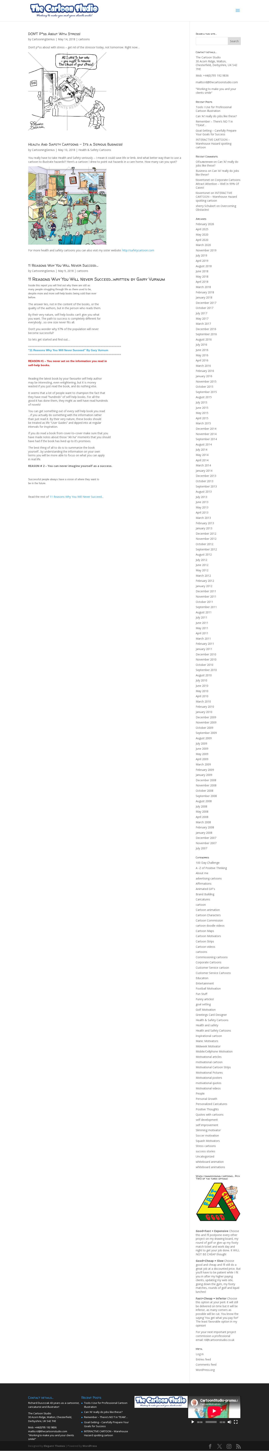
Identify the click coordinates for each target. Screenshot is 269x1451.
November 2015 (206, 381)
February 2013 (205, 523)
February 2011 (205, 644)
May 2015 (202, 413)
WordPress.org (205, 1370)
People (200, 1093)
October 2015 (204, 386)
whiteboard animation (210, 1162)
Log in (200, 1354)
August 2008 (204, 801)
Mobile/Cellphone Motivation (214, 1051)
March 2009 (203, 764)
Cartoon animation (208, 910)
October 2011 (204, 602)
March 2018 (203, 287)
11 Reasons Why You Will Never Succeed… (63, 265)
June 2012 (202, 565)
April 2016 (202, 360)
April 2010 (202, 696)
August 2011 (204, 612)
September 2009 (206, 733)
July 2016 (201, 344)
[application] (214, 1411)
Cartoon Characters (208, 915)
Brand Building (205, 894)
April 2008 (202, 817)
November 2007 (206, 843)
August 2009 (204, 738)
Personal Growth (206, 1099)
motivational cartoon (209, 1062)
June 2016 (202, 350)
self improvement (207, 1125)
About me (202, 873)
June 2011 (202, 623)
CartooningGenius (43, 39)
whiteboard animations (210, 1167)
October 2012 (204, 544)
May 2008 (202, 811)
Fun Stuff (201, 994)
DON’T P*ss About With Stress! (54, 33)
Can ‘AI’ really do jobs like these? (216, 116)
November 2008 (206, 785)
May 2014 (202, 455)
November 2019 (206, 250)
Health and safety (207, 1025)
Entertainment (205, 983)
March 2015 (203, 423)
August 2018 (204, 266)
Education (202, 978)
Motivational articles (209, 1057)
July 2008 (201, 806)
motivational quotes (208, 1083)
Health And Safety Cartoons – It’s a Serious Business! (75, 144)
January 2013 (204, 528)
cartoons (84, 39)
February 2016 (205, 371)
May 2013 (202, 507)
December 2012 (206, 533)
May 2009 (202, 754)
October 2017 (204, 308)
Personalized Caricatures (211, 1104)
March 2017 (203, 324)
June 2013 (202, 502)
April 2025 (202, 229)
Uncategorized (205, 1156)
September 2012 (206, 549)
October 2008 (204, 790)
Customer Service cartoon (212, 967)
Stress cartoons (206, 1146)
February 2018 (205, 292)
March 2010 (203, 701)
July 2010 (201, 680)
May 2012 (202, 570)
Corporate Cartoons (208, 962)
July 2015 (201, 402)
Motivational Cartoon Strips (213, 1067)
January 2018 (204, 297)
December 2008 (206, 780)
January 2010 (204, 712)
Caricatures (203, 899)
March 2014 (203, 465)
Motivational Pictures (209, 1072)
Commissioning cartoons (212, 957)
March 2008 (203, 822)
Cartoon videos (205, 947)
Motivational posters (209, 1078)
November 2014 (206, 434)
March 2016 (203, 366)
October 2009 (204, 728)
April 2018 (202, 281)
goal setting (203, 1004)
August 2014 (204, 444)
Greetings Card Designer (211, 1015)
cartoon (201, 905)
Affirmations (203, 883)
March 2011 (203, 638)
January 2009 (204, 775)
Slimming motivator (208, 1130)
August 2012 (204, 554)
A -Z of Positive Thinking (211, 868)
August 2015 (204, 397)
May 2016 (202, 355)
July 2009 (201, 743)
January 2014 (204, 470)
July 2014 (201, 449)
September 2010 (206, 670)
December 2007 (206, 838)
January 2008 (204, 832)
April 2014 (202, 460)
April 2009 (202, 759)
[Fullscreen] (236, 1422)
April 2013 (202, 512)
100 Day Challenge (208, 862)
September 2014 (206, 439)
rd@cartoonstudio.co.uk (219, 1340)
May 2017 (202, 318)
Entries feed (203, 1359)
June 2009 (202, 748)
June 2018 (202, 271)
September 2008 (206, 796)
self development (207, 1120)
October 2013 (204, 481)
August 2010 (204, 675)
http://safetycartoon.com (138, 250)
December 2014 (206, 428)
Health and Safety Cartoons (213, 1030)
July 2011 (201, 617)
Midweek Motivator (208, 1046)
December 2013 (206, 476)
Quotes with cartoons (210, 1114)
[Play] (193, 1422)
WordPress (90, 1446)
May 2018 (202, 276)
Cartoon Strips (205, 941)
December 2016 (206, 329)
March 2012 (203, 575)
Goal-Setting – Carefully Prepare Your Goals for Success (216, 132)
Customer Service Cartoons (213, 973)
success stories (205, 1151)
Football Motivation (208, 988)
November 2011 (206, 596)
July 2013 (201, 497)
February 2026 (205, 224)
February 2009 (205, 770)
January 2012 (204, 586)
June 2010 (202, 686)
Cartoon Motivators (208, 936)
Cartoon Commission (209, 920)
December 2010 (206, 654)
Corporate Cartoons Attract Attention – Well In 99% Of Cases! (218, 183)
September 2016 (206, 334)
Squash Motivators (208, 1141)
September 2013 (206, 486)
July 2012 (201, 560)
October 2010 (204, 665)
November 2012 (206, 539)
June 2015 (202, 408)
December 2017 (206, 303)
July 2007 (201, 848)
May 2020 (202, 234)
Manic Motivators (207, 1041)
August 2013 (204, 491)
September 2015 (206, 392)
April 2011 (202, 633)
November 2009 (206, 722)
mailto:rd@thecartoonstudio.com (217, 82)
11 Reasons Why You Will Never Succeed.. (76, 497)
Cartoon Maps (205, 931)
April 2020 (202, 240)
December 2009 (206, 717)
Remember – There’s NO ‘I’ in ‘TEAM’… (106, 1417)
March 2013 (203, 518)
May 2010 (202, 691)
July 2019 (201, 255)
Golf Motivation (206, 1009)
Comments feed (206, 1364)
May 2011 (202, 628)
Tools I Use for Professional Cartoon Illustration (214, 109)
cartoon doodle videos (210, 925)
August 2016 (204, 339)
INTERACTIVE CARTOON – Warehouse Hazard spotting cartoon (213, 143)
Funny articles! (205, 999)
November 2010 (206, 659)
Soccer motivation (207, 1135)
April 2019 (202, 261)
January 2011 (204, 649)
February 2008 (205, 827)
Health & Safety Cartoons (94, 150)
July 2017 (201, 313)
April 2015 (202, 418)
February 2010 (205, 706)
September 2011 (206, 607)
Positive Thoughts (207, 1109)
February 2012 (205, 581)
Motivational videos (208, 1088)
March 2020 (203, 245)
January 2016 (204, 376)
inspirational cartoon (209, 1036)
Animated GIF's (205, 889)
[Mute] (229, 1422)
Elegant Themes (54, 1446)
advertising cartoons (209, 878)
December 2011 (206, 591)
